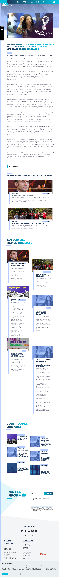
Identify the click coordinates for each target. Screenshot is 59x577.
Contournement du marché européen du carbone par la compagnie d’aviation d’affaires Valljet (23, 453)
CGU (29, 534)
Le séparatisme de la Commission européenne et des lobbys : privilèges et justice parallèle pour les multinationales (23, 469)
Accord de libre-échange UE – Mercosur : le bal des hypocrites (22, 440)
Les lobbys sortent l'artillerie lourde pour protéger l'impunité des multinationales (46, 471)
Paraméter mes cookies (14, 574)
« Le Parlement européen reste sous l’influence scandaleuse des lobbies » (46, 443)
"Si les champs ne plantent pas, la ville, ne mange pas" (28, 223)
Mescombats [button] (43, 2)
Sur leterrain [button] (37, 2)
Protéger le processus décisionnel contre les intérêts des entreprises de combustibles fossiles (46, 457)
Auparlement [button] (30, 2)
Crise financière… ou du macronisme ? (23, 195)
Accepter (5, 574)
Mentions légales (29, 535)
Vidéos (49, 1)
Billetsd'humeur (24, 2)
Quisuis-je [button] (17, 2)
